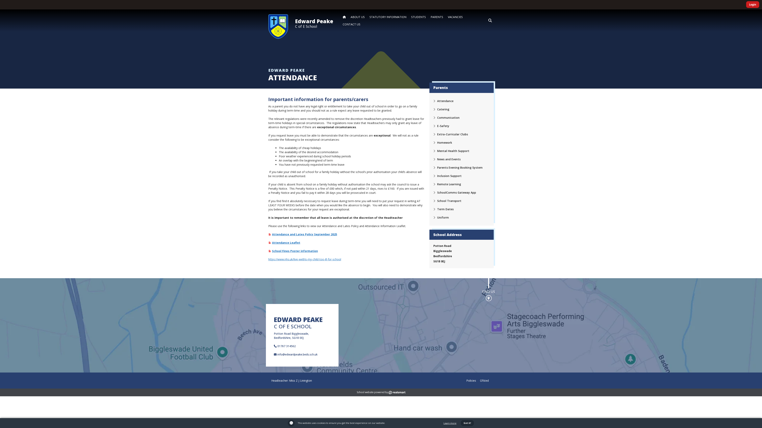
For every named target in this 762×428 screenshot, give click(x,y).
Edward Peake (314, 21)
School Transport (449, 201)
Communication (448, 117)
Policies (471, 380)
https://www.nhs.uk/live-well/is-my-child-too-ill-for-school (304, 259)
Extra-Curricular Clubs (452, 134)
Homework (444, 142)
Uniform (443, 217)
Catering (443, 109)
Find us (488, 291)
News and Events (449, 159)
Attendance (445, 101)
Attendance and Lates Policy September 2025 (304, 234)
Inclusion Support (449, 176)
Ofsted (484, 380)
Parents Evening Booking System (460, 167)
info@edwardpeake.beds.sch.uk (297, 354)
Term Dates (445, 209)
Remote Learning (449, 184)
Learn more (450, 423)
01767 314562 (286, 346)
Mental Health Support (453, 151)
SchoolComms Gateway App (456, 192)
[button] (490, 20)
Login (752, 4)
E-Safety (443, 126)
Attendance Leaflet (286, 243)
